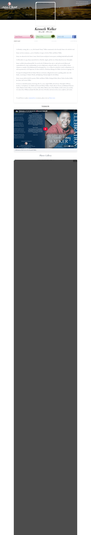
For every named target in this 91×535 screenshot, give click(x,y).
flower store (52, 98)
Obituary (17, 41)
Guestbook (73, 41)
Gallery (54, 41)
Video (36, 41)
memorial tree (32, 98)
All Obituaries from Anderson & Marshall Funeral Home (82, 3)
